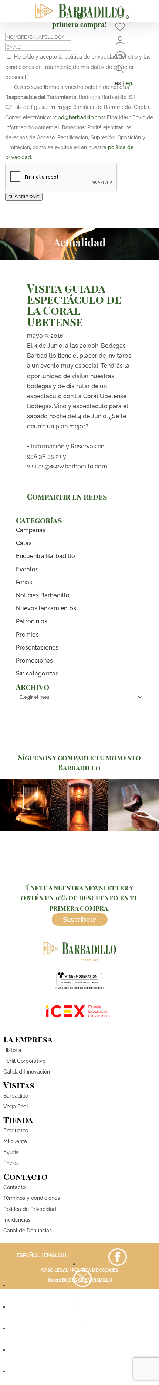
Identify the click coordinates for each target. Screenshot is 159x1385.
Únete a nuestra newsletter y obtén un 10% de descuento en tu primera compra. (80, 897)
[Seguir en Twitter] (82, 1285)
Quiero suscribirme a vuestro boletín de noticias (72, 87)
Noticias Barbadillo (43, 595)
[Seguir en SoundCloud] (82, 1350)
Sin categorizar (37, 673)
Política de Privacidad (29, 1209)
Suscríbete (80, 919)
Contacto (14, 1187)
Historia (12, 1050)
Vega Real (15, 1106)
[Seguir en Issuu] (82, 1371)
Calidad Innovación (26, 1072)
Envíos (11, 1163)
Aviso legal (54, 1270)
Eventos (27, 569)
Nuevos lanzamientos (46, 608)
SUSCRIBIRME (24, 197)
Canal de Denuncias (27, 1231)
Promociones (34, 660)
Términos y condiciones (31, 1198)
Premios (27, 634)
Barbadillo (15, 1096)
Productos (15, 1131)
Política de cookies (95, 1270)
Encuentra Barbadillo (45, 556)
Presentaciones (37, 647)
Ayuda (11, 1152)
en (128, 83)
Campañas (30, 530)
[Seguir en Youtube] (82, 1328)
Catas (24, 543)
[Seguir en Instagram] (82, 1307)
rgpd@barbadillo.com (79, 117)
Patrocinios (31, 621)
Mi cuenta (15, 1141)
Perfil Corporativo (24, 1061)
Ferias (24, 582)
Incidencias (17, 1220)
